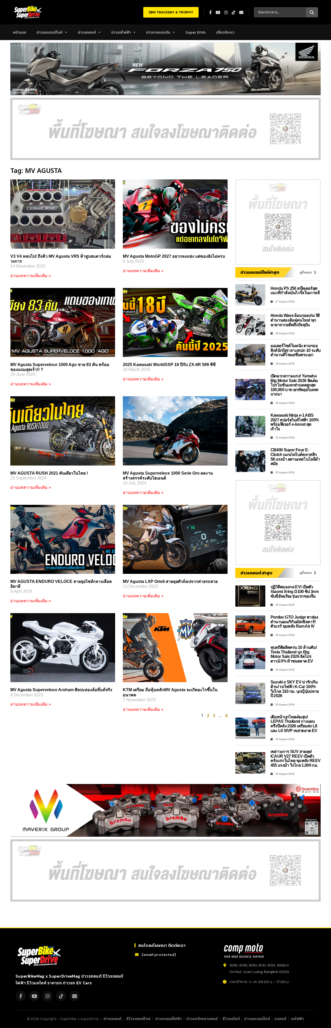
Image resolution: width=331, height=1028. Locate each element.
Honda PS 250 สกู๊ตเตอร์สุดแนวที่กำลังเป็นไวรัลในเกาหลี (295, 290)
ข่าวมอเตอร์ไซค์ (49, 32)
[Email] (74, 996)
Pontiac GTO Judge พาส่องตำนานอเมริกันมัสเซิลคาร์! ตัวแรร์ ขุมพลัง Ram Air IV (294, 621)
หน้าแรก (19, 32)
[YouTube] (34, 996)
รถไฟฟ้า (297, 1018)
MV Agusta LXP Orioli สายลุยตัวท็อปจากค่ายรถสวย (170, 581)
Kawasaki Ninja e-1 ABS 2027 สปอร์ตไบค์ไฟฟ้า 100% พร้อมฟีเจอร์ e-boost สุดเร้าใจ (294, 422)
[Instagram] (47, 996)
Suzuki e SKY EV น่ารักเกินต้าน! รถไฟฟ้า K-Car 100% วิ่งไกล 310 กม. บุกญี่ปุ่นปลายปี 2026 (294, 689)
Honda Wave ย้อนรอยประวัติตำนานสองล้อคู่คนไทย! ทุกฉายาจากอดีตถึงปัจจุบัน (295, 320)
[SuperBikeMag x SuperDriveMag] (40, 956)
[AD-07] (165, 129)
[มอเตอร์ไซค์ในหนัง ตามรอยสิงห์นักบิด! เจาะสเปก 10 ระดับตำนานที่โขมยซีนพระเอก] (250, 354)
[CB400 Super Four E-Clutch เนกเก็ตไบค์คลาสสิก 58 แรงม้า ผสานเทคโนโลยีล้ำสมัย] (250, 461)
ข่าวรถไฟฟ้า (121, 32)
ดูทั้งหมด (305, 272)
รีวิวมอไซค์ (231, 1018)
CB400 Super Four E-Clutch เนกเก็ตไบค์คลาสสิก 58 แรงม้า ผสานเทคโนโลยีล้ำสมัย (295, 457)
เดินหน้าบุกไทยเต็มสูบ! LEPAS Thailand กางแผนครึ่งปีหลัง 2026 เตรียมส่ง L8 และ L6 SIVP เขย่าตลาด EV (293, 724)
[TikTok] (61, 996)
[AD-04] (278, 222)
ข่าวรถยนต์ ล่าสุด (256, 572)
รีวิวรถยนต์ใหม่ (138, 1018)
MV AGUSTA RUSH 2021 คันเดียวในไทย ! (49, 473)
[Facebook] (21, 996)
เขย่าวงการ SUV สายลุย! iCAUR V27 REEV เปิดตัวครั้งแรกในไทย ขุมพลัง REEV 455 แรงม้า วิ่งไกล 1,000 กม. (295, 758)
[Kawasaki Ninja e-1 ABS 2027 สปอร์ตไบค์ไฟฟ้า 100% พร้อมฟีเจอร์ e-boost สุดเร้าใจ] (250, 426)
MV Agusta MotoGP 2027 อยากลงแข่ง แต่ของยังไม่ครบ (174, 256)
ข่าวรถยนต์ (87, 32)
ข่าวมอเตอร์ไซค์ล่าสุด (259, 272)
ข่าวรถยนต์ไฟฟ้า (168, 1018)
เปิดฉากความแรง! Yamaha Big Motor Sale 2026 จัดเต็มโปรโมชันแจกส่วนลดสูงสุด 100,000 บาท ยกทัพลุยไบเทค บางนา (294, 385)
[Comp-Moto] (243, 950)
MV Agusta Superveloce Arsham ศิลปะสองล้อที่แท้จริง (61, 690)
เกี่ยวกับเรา (225, 32)
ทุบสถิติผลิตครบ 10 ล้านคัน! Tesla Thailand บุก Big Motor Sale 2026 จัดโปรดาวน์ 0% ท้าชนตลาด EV (293, 654)
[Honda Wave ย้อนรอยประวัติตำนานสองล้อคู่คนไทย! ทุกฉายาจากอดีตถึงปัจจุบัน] (250, 325)
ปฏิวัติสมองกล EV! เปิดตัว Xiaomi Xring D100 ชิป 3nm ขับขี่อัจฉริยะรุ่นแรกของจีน (294, 591)
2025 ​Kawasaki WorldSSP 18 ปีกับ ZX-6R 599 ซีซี (169, 364)
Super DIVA (195, 32)
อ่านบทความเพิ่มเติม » (30, 275)
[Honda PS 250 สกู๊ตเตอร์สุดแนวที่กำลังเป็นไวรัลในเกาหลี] (250, 295)
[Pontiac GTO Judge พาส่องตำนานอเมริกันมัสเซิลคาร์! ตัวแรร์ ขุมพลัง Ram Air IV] (250, 626)
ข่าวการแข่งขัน (158, 32)
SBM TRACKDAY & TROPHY (170, 12)
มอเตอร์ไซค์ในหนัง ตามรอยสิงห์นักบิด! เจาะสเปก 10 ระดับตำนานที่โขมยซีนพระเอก (295, 350)
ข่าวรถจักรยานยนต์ (202, 1018)
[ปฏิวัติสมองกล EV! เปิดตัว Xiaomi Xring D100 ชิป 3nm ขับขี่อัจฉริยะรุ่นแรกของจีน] (250, 596)
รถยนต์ (280, 1018)
